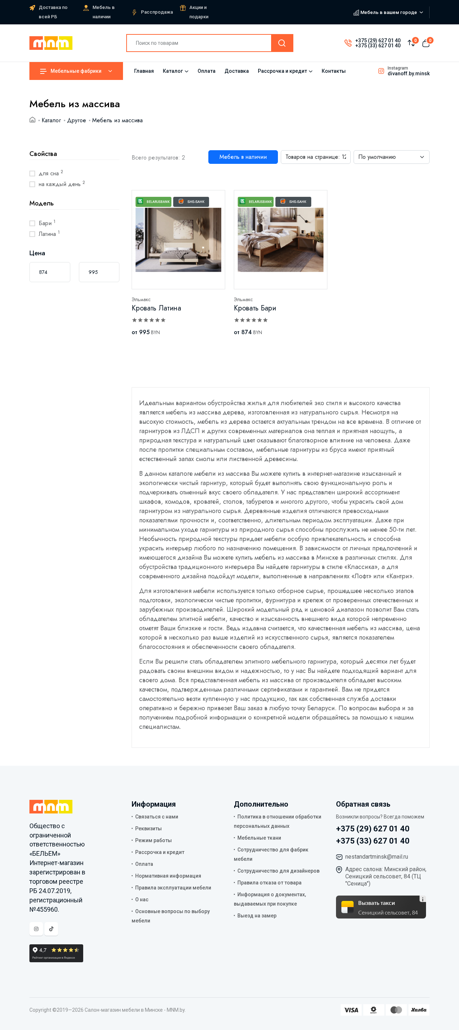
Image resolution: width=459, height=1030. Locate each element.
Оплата (207, 71)
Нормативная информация (168, 876)
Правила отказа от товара (269, 883)
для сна (51, 173)
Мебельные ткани (259, 838)
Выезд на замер (256, 916)
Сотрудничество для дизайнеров (278, 871)
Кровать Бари (255, 308)
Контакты (334, 71)
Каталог (173, 71)
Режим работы (153, 840)
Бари (47, 223)
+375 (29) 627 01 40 (378, 40)
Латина (49, 233)
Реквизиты (148, 828)
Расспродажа (157, 12)
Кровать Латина (156, 308)
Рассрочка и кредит (282, 71)
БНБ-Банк (196, 202)
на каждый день (62, 184)
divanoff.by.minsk (409, 73)
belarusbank (158, 202)
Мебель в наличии (243, 157)
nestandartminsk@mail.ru (376, 856)
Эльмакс (141, 299)
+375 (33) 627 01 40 (378, 45)
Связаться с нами (156, 817)
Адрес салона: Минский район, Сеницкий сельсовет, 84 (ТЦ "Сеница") (385, 876)
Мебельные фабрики (76, 71)
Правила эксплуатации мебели (173, 888)
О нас (141, 899)
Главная (144, 71)
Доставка (236, 71)
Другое (76, 120)
